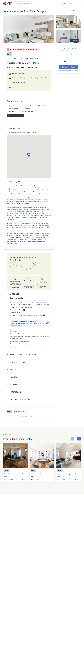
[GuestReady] (7, 3)
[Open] (31, 3)
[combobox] (23, 3)
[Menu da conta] (77, 4)
